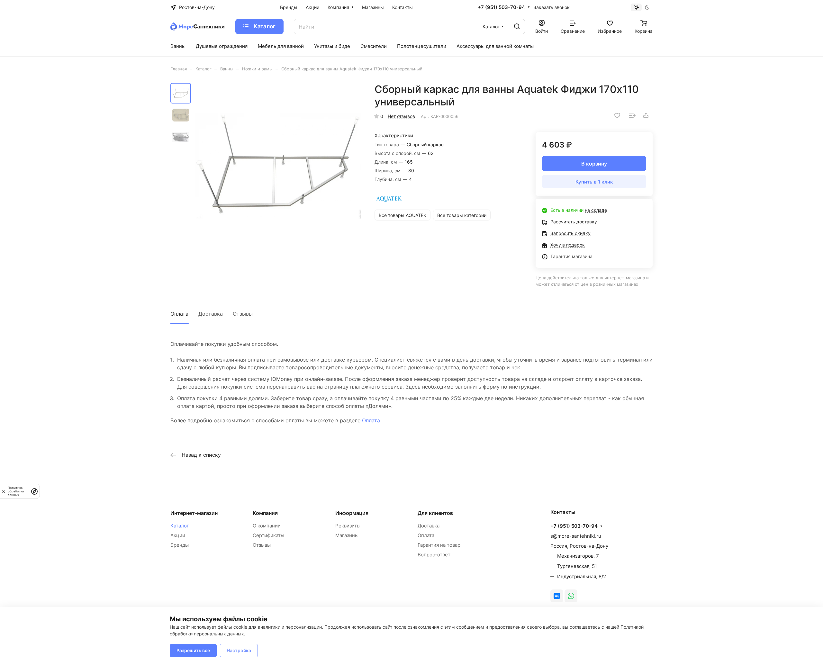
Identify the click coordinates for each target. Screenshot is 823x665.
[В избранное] (617, 115)
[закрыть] (3, 491)
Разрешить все (193, 650)
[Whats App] (571, 595)
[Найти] (517, 26)
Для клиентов (435, 513)
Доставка (210, 313)
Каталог (179, 526)
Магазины (346, 535)
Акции (177, 535)
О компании (267, 526)
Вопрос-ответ (434, 555)
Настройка (239, 650)
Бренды (179, 545)
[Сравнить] (632, 115)
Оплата (179, 313)
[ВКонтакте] (556, 595)
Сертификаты (268, 535)
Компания (265, 513)
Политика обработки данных (16, 491)
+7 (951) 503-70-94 (501, 7)
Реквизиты (347, 526)
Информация (351, 513)
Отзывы (243, 313)
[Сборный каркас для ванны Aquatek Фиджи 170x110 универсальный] (278, 166)
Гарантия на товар (439, 545)
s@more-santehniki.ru (575, 536)
